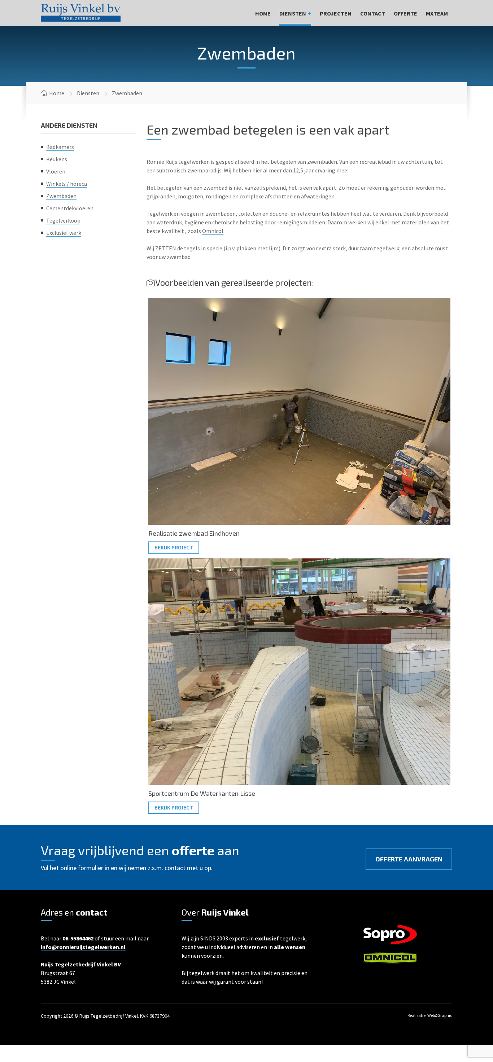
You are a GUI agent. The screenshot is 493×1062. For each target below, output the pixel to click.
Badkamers (60, 146)
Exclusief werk (63, 232)
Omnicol (212, 230)
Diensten (292, 13)
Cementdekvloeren (69, 208)
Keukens (56, 159)
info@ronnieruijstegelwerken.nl (83, 947)
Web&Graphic (439, 1015)
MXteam (437, 13)
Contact (372, 13)
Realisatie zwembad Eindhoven (194, 533)
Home (263, 13)
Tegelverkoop (63, 220)
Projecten (336, 13)
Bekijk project (173, 547)
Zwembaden (61, 195)
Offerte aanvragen (408, 859)
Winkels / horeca (66, 183)
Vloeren (55, 171)
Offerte (405, 13)
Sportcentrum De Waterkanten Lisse (201, 793)
